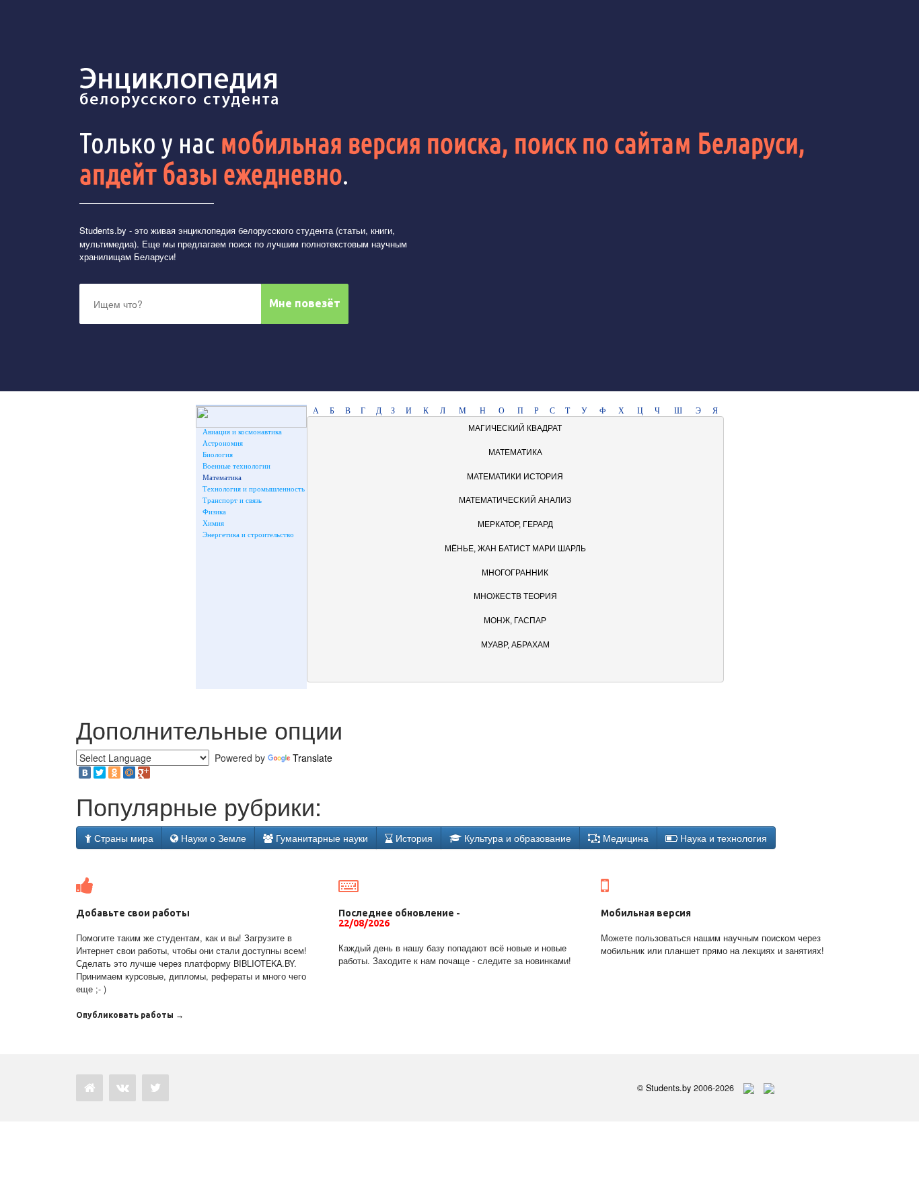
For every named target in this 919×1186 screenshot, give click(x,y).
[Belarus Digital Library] (745, 1088)
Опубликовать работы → (130, 1015)
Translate (312, 757)
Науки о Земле (212, 837)
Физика (214, 512)
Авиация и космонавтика (242, 432)
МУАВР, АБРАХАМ (515, 644)
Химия (213, 523)
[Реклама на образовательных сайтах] (769, 1088)
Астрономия (223, 443)
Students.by (102, 230)
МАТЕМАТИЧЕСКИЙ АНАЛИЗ (515, 500)
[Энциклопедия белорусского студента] (180, 87)
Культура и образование (516, 837)
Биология (218, 454)
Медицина (624, 837)
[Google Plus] (144, 772)
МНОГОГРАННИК (515, 573)
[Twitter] (100, 772)
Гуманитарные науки (320, 837)
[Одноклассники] (114, 772)
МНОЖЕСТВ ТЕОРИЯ (515, 596)
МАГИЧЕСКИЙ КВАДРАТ (515, 428)
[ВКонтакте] (85, 772)
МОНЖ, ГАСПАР (515, 620)
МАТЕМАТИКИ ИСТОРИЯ (515, 476)
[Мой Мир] (129, 772)
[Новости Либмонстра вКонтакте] (122, 1087)
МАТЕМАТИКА (515, 452)
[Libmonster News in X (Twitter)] (155, 1087)
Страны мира (122, 837)
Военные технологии (236, 466)
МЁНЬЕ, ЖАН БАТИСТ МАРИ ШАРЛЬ (515, 548)
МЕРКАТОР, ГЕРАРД (515, 524)
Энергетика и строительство (248, 534)
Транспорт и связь (232, 500)
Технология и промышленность (254, 489)
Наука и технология (722, 837)
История (413, 837)
